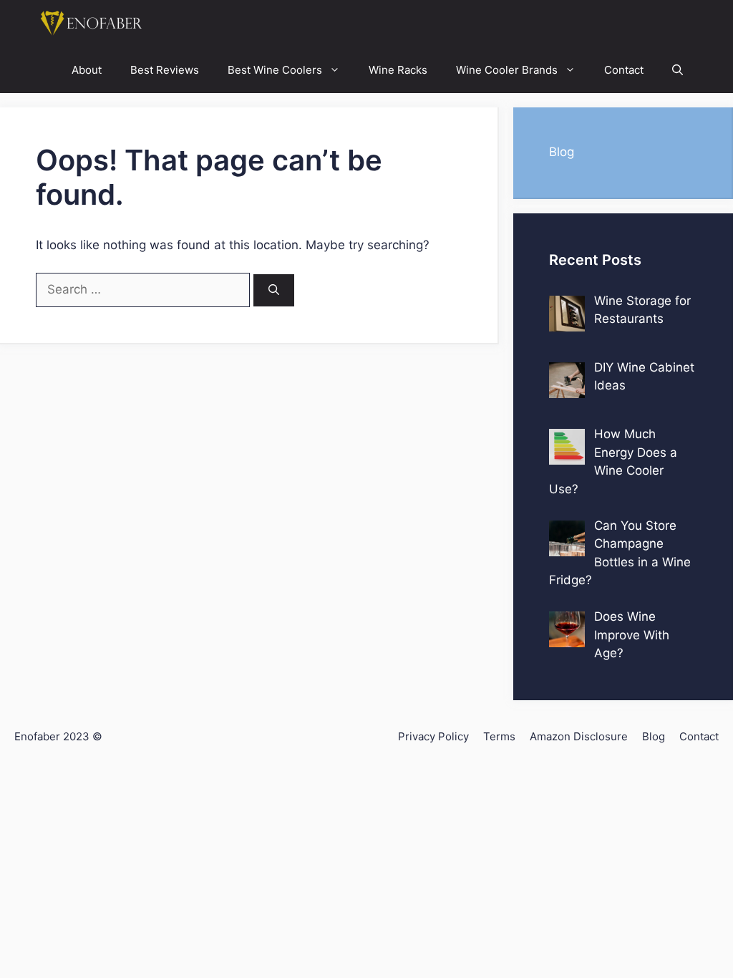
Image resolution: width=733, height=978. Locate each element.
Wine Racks (398, 70)
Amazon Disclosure (579, 736)
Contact (624, 70)
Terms (499, 736)
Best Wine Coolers (275, 70)
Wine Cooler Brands (507, 70)
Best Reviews (164, 70)
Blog (561, 152)
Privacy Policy (433, 736)
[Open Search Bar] (677, 70)
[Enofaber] (89, 23)
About (87, 70)
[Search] (273, 290)
